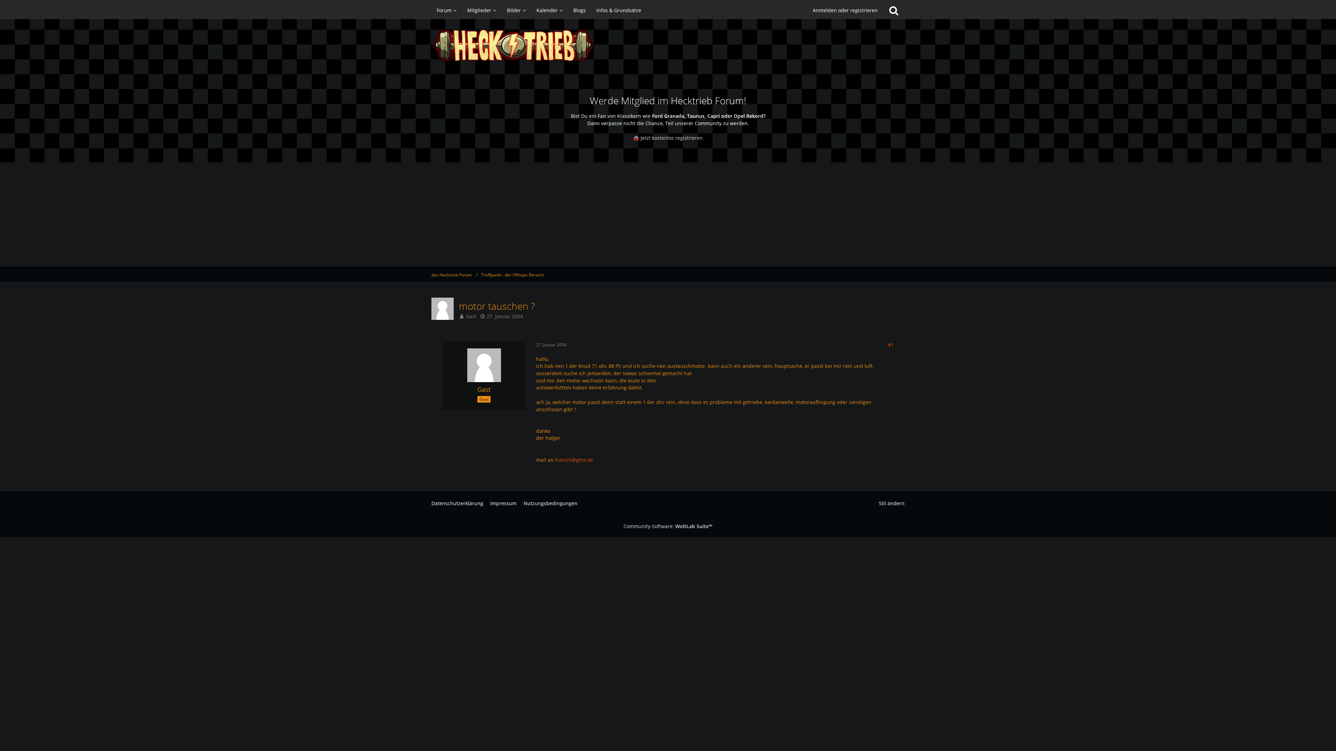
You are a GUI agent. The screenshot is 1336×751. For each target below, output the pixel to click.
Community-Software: (668, 526)
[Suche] (894, 10)
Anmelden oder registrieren (845, 10)
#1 (891, 344)
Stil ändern (892, 503)
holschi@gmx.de (574, 460)
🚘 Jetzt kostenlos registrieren (668, 138)
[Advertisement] (668, 214)
